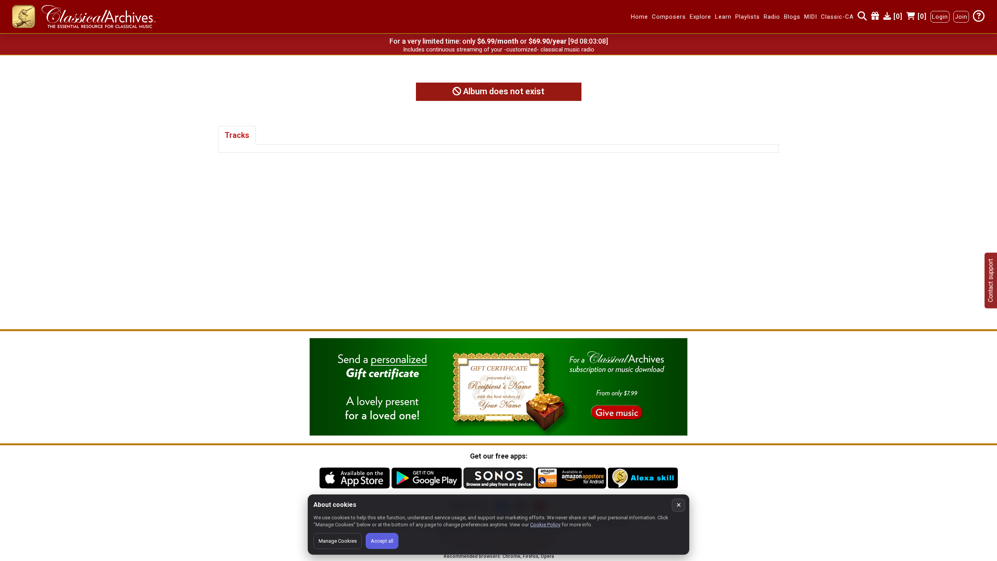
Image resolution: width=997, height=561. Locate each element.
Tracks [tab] (237, 135)
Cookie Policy (545, 524)
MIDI (810, 16)
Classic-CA (837, 16)
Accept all (382, 541)
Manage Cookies (338, 541)
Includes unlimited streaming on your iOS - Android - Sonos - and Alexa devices (498, 49)
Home (639, 16)
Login (940, 16)
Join (961, 16)
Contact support (990, 280)
